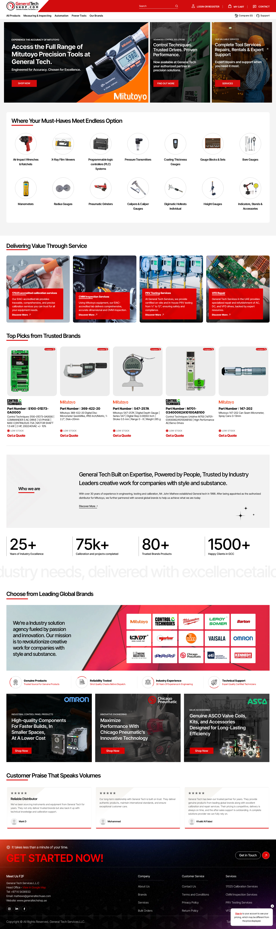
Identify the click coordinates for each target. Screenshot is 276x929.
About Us (144, 886)
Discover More (20, 314)
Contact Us (189, 886)
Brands (142, 894)
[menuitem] (37, 15)
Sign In (238, 913)
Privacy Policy (190, 902)
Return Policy (190, 910)
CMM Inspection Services (241, 894)
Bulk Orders (145, 910)
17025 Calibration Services (242, 886)
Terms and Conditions (195, 894)
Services (143, 902)
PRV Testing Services (239, 902)
